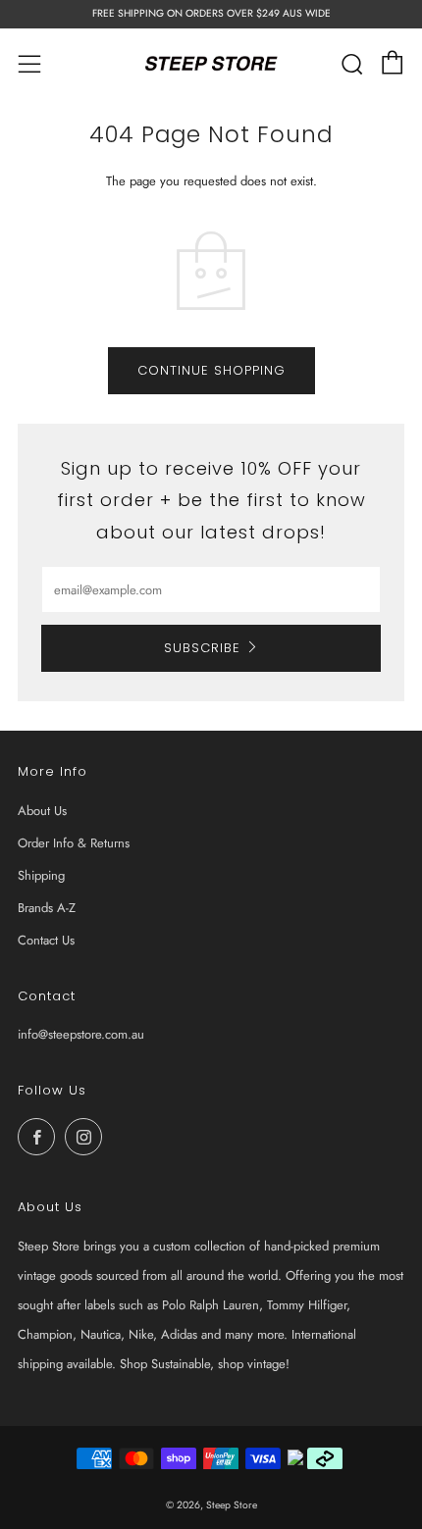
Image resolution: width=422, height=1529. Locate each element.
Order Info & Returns (74, 843)
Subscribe (202, 647)
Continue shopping (211, 370)
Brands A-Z (47, 907)
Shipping (41, 875)
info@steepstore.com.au (81, 1034)
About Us (42, 810)
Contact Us (46, 940)
